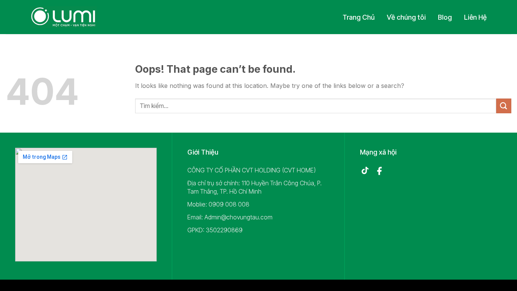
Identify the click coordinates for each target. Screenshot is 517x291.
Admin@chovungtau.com (238, 217)
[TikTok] (365, 171)
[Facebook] (379, 171)
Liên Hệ (475, 17)
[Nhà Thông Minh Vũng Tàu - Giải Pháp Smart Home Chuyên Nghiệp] (63, 17)
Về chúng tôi (406, 17)
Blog (445, 17)
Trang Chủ (359, 17)
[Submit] (503, 106)
